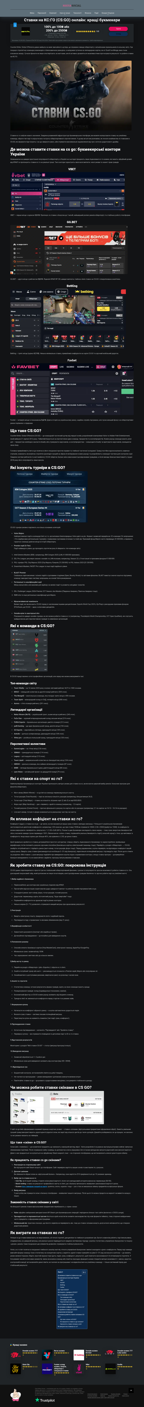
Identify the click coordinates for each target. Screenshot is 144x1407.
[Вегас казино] (47, 1360)
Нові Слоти (125, 1396)
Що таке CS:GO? (63, 1290)
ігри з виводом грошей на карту (34, 1187)
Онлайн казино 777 (30, 1351)
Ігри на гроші (65, 13)
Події (96, 13)
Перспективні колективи (68, 1302)
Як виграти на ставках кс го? (68, 1326)
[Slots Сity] (15, 1374)
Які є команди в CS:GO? (66, 1295)
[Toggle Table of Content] (82, 1272)
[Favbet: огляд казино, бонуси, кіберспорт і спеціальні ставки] (47, 1374)
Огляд (118, 34)
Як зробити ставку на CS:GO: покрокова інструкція (67, 1311)
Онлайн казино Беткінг (92, 1352)
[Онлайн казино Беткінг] (79, 1360)
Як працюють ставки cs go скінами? (71, 1321)
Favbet (62, 1287)
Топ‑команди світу (66, 1297)
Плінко (125, 1394)
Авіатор (102, 1396)
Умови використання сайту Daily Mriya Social (100, 1397)
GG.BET (62, 1282)
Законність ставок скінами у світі (71, 1324)
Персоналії (42, 13)
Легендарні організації (67, 1299)
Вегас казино (59, 1351)
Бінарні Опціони (108, 13)
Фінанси (88, 13)
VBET (61, 1280)
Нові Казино (104, 1394)
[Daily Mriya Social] (72, 5)
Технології (77, 13)
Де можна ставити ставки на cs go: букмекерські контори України (70, 1277)
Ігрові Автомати (92, 1394)
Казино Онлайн (115, 1394)
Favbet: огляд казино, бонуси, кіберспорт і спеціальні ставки (61, 1368)
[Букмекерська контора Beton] (26, 35)
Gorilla (119, 1365)
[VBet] (79, 1374)
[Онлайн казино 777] (15, 1360)
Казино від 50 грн (113, 1396)
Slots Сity (26, 1365)
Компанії (52, 13)
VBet (87, 1365)
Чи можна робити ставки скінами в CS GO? (71, 1316)
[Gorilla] (110, 1374)
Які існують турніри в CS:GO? (67, 1292)
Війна (32, 13)
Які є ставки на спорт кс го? (67, 1304)
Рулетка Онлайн (92, 1396)
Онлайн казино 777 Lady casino (125, 1352)
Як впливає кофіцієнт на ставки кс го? (71, 1307)
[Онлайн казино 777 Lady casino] (109, 1354)
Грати (118, 29)
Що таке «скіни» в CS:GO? (68, 1319)
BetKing (62, 1285)
